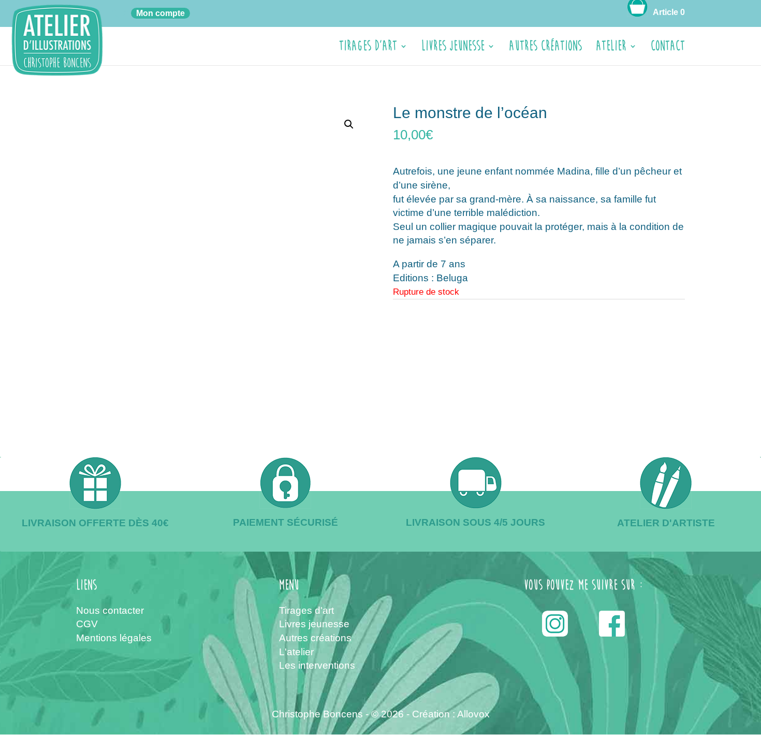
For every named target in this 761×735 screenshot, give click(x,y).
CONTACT (668, 48)
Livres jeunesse (453, 48)
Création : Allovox (451, 714)
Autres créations (545, 48)
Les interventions (317, 665)
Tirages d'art (306, 610)
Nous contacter (110, 610)
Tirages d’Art (368, 48)
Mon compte (160, 13)
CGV (87, 623)
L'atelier (296, 651)
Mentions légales (114, 637)
